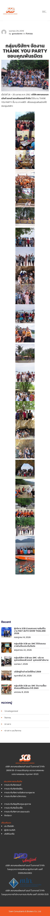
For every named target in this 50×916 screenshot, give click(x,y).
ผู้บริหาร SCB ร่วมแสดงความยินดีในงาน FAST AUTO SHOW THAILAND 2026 (30, 631)
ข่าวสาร (7, 724)
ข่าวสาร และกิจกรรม (12, 730)
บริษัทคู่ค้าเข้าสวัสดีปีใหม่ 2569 (27, 671)
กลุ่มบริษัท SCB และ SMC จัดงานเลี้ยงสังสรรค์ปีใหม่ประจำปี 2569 (30, 687)
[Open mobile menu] (44, 11)
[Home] (10, 14)
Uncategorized (11, 711)
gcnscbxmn (17, 33)
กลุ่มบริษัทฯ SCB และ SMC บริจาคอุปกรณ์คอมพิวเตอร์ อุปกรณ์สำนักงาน (31, 659)
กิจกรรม (7, 717)
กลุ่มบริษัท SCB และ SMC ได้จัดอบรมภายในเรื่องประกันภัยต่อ (30, 645)
